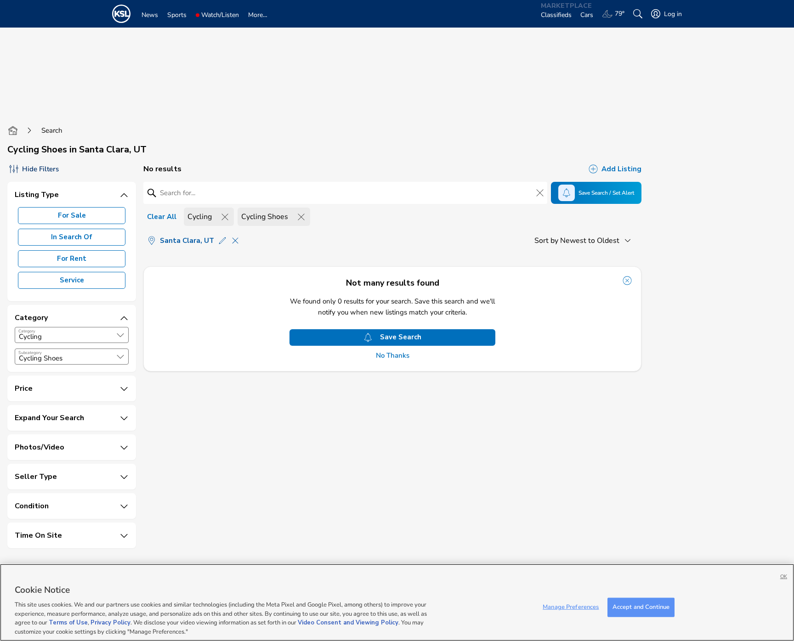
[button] (120, 335)
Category (26, 331)
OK (783, 576)
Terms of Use (68, 623)
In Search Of (71, 237)
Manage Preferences (571, 607)
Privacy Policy (110, 623)
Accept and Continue (641, 607)
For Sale (72, 215)
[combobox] (72, 335)
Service (72, 280)
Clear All (161, 216)
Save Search (400, 337)
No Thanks (392, 355)
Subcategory (30, 352)
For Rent (71, 258)
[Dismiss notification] (627, 280)
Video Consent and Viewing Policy (348, 623)
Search (51, 130)
